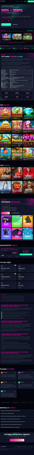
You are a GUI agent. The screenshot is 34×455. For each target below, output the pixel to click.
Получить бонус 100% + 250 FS (17, 440)
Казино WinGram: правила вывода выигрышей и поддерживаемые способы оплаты (13, 299)
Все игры (31, 105)
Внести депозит (26, 254)
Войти (25, 1)
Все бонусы (15, 24)
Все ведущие (31, 165)
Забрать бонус (5, 24)
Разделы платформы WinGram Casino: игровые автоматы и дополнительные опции (13, 297)
